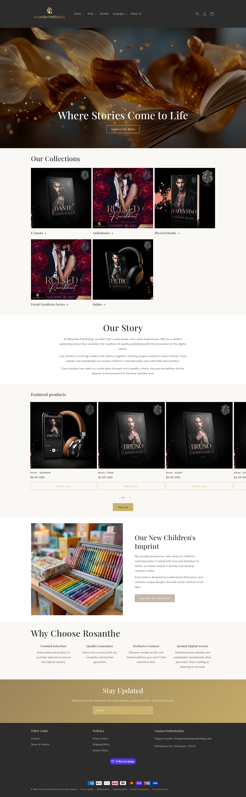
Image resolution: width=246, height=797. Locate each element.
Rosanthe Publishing (48, 789)
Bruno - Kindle (174, 472)
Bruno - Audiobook (40, 472)
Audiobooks (101, 233)
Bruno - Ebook (106, 472)
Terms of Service (40, 744)
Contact (35, 738)
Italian (97, 304)
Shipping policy (120, 789)
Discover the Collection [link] (155, 598)
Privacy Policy (100, 738)
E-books (37, 233)
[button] (79, 13)
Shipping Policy (101, 744)
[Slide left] (115, 498)
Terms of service (160, 789)
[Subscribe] (149, 710)
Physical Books (165, 233)
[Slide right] (130, 498)
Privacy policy (87, 789)
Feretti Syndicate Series (48, 304)
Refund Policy (100, 750)
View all (123, 507)
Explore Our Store (123, 129)
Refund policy (103, 789)
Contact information (139, 789)
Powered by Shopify (68, 789)
